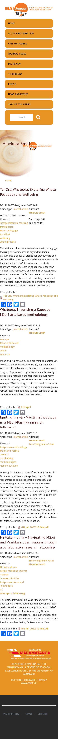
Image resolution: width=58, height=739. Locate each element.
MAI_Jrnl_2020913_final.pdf (34, 527)
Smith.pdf (26, 407)
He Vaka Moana (8, 567)
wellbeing (5, 238)
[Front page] (29, 9)
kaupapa (4, 339)
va (1, 589)
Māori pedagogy (9, 230)
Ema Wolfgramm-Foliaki (41, 444)
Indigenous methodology (13, 447)
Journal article (21, 208)
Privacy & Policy (10, 713)
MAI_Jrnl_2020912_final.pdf (34, 628)
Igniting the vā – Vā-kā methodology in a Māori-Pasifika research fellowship (28, 422)
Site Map (42, 713)
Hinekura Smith (37, 212)
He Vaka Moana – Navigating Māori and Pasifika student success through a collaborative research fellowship (28, 542)
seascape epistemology (12, 593)
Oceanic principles (9, 578)
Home (8, 180)
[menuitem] (29, 23)
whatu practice (8, 241)
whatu (3, 350)
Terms (28, 713)
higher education (9, 465)
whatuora (5, 354)
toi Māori (5, 234)
